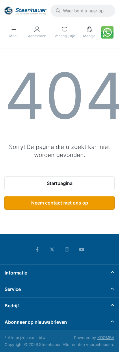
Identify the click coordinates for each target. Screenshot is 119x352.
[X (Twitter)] (52, 249)
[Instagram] (67, 249)
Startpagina (59, 183)
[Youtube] (82, 249)
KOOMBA (105, 337)
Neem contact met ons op (59, 203)
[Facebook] (37, 249)
